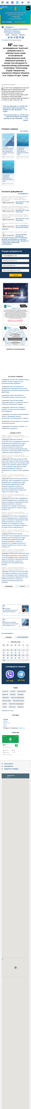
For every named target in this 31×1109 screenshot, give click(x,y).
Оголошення (8, 586)
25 (8, 657)
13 (15, 652)
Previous (6, 373)
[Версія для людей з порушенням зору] (22, 2)
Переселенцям (19, 22)
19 (11, 655)
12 (11, 652)
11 (7, 652)
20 (15, 655)
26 (11, 657)
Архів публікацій (22, 637)
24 (4, 657)
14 (19, 652)
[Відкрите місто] (15, 362)
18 (8, 655)
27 (15, 657)
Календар (9, 637)
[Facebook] (7, 2)
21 (19, 655)
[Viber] (12, 2)
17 (3, 655)
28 (19, 657)
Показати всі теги (8, 710)
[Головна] (2, 2)
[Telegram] (17, 2)
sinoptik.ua (21, 728)
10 (4, 652)
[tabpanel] (15, 362)
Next (25, 373)
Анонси (22, 586)
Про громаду (7, 22)
